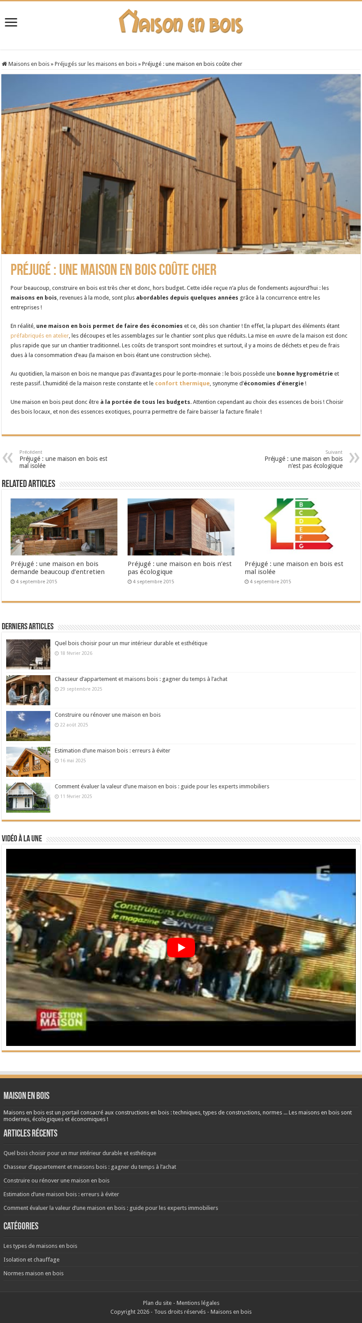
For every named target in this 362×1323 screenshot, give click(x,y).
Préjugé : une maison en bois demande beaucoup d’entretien (58, 568)
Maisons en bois (28, 64)
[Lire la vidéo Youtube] (181, 947)
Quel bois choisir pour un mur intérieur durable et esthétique (131, 643)
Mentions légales (198, 1303)
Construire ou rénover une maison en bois (108, 714)
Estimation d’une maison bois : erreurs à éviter (112, 750)
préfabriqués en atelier (40, 335)
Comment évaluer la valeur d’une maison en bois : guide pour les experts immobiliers (162, 786)
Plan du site (157, 1303)
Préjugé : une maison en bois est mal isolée (63, 459)
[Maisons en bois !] (181, 19)
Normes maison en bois (34, 1273)
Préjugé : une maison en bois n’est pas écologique (303, 459)
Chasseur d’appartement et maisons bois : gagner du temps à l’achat (141, 679)
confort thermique (182, 383)
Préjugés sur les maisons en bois (96, 64)
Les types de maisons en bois (40, 1246)
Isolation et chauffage (32, 1259)
